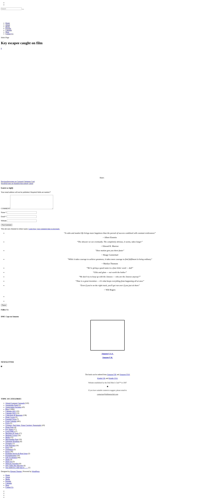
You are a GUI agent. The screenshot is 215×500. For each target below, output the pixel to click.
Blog (7, 409)
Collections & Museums (13, 415)
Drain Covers (10, 417)
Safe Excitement (11, 457)
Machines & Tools (11, 433)
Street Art (8, 462)
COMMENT (5, 208)
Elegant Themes (16, 471)
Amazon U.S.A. (107, 354)
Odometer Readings (12, 441)
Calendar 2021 (10, 411)
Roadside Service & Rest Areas (16, 453)
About (7, 25)
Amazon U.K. (107, 357)
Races (7, 451)
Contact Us (9, 34)
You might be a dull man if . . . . (16, 468)
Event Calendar (10, 421)
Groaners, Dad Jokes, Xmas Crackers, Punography (23, 425)
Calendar (8, 30)
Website (3, 221)
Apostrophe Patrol (11, 405)
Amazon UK (111, 374)
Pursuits (8, 28)
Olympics (8, 443)
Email (3, 216)
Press (7, 447)
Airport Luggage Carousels (15, 403)
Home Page (9, 427)
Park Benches (10, 445)
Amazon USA (125, 374)
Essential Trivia (10, 419)
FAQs (7, 423)
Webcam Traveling (12, 464)
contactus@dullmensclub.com (107, 394)
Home (7, 23)
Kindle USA (113, 378)
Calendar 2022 (10, 413)
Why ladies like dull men (14, 466)
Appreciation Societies (13, 407)
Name (3, 212)
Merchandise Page (11, 439)
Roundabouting (10, 455)
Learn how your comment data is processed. (44, 229)
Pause (4, 305)
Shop (7, 32)
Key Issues (9, 429)
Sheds (7, 460)
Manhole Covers (11, 435)
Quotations (9, 449)
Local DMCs (10, 431)
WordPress (36, 471)
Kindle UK (101, 378)
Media (7, 27)
